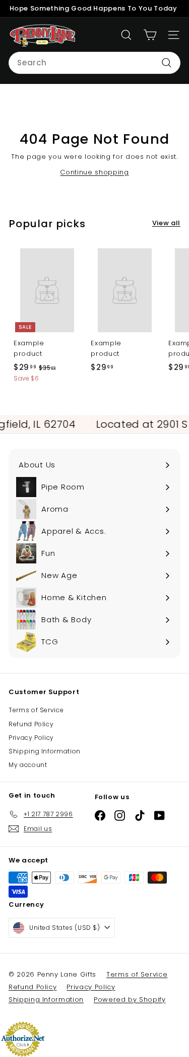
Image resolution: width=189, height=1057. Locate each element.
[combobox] (94, 63)
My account (28, 764)
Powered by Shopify (130, 999)
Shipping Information (45, 751)
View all (166, 223)
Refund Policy (31, 724)
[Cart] (150, 35)
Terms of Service (36, 710)
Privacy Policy (31, 737)
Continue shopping (94, 172)
